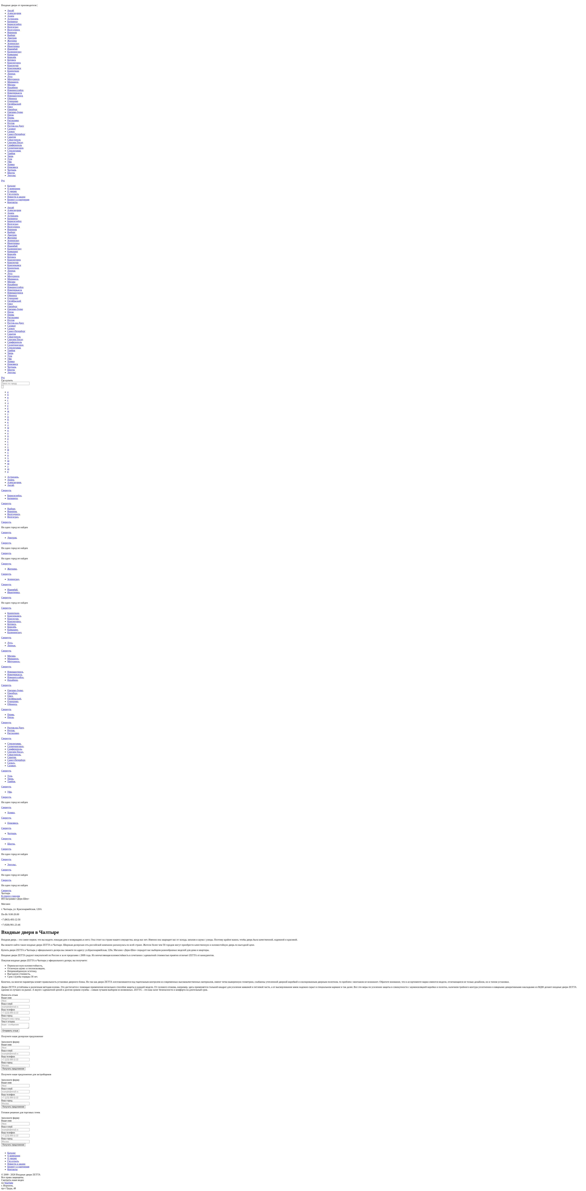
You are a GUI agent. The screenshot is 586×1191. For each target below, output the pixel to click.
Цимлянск (12, 167)
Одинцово (12, 101)
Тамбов (11, 153)
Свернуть (6, 490)
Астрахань (12, 18)
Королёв (11, 57)
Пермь (10, 117)
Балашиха (12, 21)
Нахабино (12, 87)
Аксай (10, 10)
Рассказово (13, 120)
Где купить (13, 194)
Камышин (12, 54)
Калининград (14, 51)
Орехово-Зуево (15, 112)
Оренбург (12, 109)
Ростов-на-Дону (15, 126)
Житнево (12, 40)
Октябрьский (14, 104)
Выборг (11, 35)
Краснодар (12, 65)
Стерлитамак (14, 150)
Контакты (12, 202)
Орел (10, 106)
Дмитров (12, 38)
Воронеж (12, 32)
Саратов (11, 137)
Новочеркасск (14, 93)
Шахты (11, 172)
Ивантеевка (13, 46)
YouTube (8, 1183)
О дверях (12, 191)
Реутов (10, 123)
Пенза (10, 115)
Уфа (9, 161)
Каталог (11, 185)
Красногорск (14, 62)
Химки (11, 164)
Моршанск (12, 82)
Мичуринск (13, 79)
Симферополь (14, 145)
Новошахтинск (15, 95)
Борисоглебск (14, 24)
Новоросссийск (15, 90)
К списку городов (10, 896)
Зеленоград (13, 43)
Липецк (11, 73)
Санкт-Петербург (16, 134)
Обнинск (12, 98)
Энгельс (11, 175)
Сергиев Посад (15, 142)
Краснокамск (14, 68)
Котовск (11, 60)
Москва (11, 84)
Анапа (10, 16)
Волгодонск (13, 29)
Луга (9, 76)
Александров (14, 13)
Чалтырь (11, 170)
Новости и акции (16, 196)
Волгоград (12, 27)
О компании (13, 188)
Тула (9, 159)
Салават (11, 128)
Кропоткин (13, 71)
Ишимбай (12, 49)
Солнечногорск (15, 148)
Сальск (11, 131)
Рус (3, 180)
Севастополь (14, 139)
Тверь (10, 156)
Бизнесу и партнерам (18, 199)
